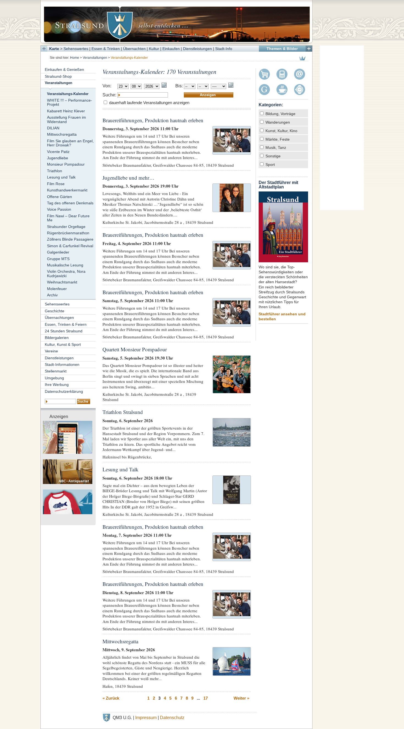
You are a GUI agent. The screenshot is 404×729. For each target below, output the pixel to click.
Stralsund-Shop (58, 76)
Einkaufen (171, 48)
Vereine (51, 351)
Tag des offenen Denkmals (70, 203)
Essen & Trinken (106, 48)
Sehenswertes (75, 48)
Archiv (52, 295)
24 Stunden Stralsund (63, 331)
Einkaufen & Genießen (64, 69)
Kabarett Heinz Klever (66, 111)
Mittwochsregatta (62, 134)
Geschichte (54, 311)
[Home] (176, 21)
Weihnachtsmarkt (62, 282)
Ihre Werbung (57, 384)
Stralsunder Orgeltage (66, 226)
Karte (54, 48)
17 (205, 698)
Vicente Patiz (58, 151)
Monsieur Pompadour (66, 164)
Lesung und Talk (61, 177)
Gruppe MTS (58, 259)
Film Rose (56, 184)
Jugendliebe (57, 158)
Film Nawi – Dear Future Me (68, 218)
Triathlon (54, 171)
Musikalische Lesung (65, 265)
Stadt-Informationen (62, 364)
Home (74, 58)
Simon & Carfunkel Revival (70, 246)
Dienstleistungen (197, 48)
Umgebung (54, 378)
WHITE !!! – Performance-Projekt (69, 102)
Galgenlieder (58, 252)
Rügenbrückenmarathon (68, 233)
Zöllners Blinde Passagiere (70, 239)
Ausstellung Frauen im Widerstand (66, 119)
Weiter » (241, 698)
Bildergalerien (57, 337)
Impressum (146, 717)
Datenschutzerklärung (64, 391)
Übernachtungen (59, 317)
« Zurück (111, 698)
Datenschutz (172, 717)
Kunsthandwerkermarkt (67, 190)
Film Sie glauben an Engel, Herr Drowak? (70, 143)
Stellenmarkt (56, 371)
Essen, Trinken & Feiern (66, 324)
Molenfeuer (57, 288)
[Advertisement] (342, 127)
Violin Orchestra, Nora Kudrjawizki (66, 273)
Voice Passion (59, 209)
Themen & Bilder (282, 48)
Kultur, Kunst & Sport (63, 344)
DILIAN (53, 128)
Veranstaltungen (95, 58)
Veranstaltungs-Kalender (67, 94)
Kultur (154, 48)
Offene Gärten (59, 196)
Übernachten (134, 48)
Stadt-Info (223, 48)
